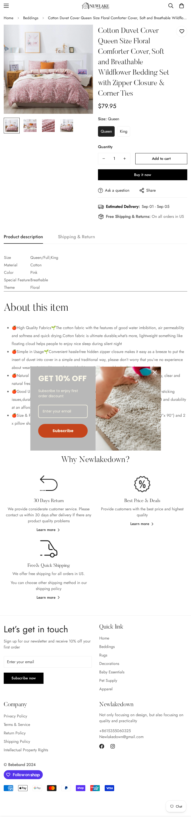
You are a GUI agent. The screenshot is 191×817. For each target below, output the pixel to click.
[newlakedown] (95, 5)
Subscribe (62, 431)
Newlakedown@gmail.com (121, 737)
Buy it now (142, 174)
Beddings (30, 18)
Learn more (46, 529)
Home (8, 18)
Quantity (105, 147)
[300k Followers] (101, 746)
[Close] (155, 372)
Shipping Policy (17, 741)
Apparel (106, 689)
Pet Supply (108, 680)
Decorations (109, 663)
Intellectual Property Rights (26, 750)
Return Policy (15, 733)
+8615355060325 (115, 731)
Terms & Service (17, 724)
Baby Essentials (111, 672)
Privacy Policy (15, 716)
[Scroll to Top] (181, 790)
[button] (181, 5)
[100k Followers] (112, 746)
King (123, 131)
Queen (106, 131)
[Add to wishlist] (181, 31)
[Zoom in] (82, 35)
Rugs (103, 655)
